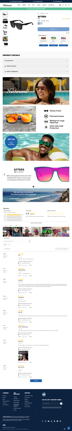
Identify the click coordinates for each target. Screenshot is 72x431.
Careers (15, 396)
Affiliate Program (17, 408)
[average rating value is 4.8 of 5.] (65, 18)
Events (15, 410)
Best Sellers (42, 13)
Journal (4, 397)
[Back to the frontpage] (38, 13)
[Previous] (4, 174)
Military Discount (6, 401)
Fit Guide (67, 32)
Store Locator (27, 406)
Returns (26, 399)
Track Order (27, 397)
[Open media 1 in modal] (21, 25)
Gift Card (5, 403)
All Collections (6, 404)
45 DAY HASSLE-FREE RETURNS (32, 198)
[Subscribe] (61, 403)
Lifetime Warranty (28, 403)
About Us (4, 395)
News (4, 399)
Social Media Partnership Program (16, 405)
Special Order (16, 400)
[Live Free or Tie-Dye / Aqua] (39, 23)
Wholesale (16, 398)
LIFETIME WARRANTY (14, 198)
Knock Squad (16, 402)
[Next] (31, 26)
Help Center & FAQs (29, 395)
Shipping (26, 401)
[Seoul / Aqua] (41, 23)
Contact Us (27, 404)
